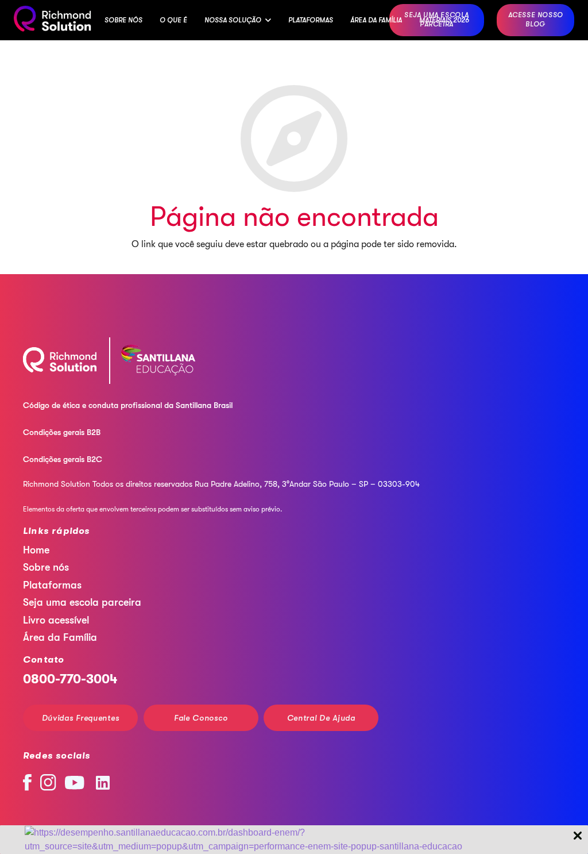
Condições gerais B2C (62, 459)
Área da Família (60, 637)
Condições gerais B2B (61, 432)
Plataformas (52, 585)
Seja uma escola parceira (82, 602)
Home (36, 550)
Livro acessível (56, 620)
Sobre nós (46, 567)
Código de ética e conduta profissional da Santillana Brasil (128, 405)
